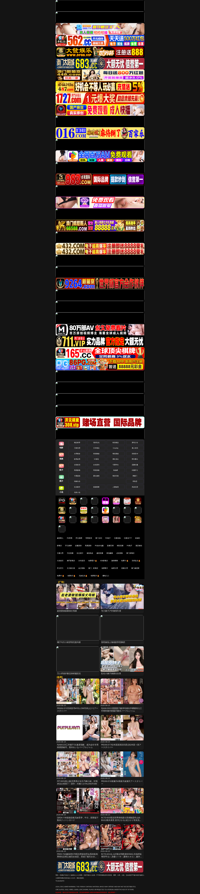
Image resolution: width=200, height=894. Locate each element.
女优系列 (96, 465)
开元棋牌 (79, 538)
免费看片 (105, 568)
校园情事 (96, 487)
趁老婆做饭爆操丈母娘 (67, 610)
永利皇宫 (81, 560)
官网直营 (89, 538)
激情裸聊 (114, 560)
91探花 (96, 459)
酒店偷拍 (139, 545)
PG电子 (108, 538)
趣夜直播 (100, 553)
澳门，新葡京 (93, 568)
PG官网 (69, 538)
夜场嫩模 (109, 553)
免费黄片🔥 (95, 576)
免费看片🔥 (92, 560)
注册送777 (128, 538)
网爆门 (135, 476)
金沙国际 (81, 568)
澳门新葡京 (130, 553)
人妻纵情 (116, 487)
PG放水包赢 (99, 545)
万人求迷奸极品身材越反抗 (69, 673)
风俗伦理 (135, 487)
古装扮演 (77, 465)
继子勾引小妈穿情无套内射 (69, 642)
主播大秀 (60, 553)
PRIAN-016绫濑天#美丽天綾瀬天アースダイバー (121, 782)
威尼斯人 (60, 538)
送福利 (137, 538)
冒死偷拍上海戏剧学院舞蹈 (113, 642)
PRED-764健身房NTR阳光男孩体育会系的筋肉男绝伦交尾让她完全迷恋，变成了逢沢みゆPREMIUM (77, 856)
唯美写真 (116, 476)
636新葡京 (104, 560)
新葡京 (59, 545)
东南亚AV (135, 454)
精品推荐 (77, 442)
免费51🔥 (124, 560)
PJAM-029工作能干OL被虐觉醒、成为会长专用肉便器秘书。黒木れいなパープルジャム (77, 746)
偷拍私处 (90, 553)
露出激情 (96, 476)
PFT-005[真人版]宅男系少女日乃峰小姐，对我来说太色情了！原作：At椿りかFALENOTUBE (77, 782)
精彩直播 (120, 545)
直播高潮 (110, 545)
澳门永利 (98, 538)
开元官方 (60, 568)
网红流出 (116, 459)
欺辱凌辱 (77, 459)
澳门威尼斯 (135, 568)
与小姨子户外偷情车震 (111, 610)
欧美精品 (116, 442)
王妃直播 (70, 553)
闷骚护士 (135, 470)
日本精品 (96, 448)
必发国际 (119, 553)
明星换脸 (96, 470)
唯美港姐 (116, 454)
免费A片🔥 (71, 576)
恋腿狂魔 (135, 465)
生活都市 (77, 487)
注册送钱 (117, 538)
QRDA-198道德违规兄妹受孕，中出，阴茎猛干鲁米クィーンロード (77, 818)
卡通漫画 (77, 476)
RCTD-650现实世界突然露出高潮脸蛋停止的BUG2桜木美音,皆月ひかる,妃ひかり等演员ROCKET (120, 820)
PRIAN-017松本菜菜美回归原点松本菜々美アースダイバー (121, 746)
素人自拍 (135, 448)
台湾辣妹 (77, 454)
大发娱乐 (60, 560)
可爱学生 (116, 465)
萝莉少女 (135, 442)
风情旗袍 (77, 470)
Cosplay (115, 448)
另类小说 (77, 492)
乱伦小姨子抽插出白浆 (111, 673)
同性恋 (135, 481)
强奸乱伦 (96, 442)
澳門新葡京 (71, 560)
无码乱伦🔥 (136, 560)
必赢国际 (78, 545)
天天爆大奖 (71, 568)
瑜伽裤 (115, 470)
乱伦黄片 (80, 553)
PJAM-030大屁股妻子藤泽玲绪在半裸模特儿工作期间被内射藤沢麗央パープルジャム (121, 709)
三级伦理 (77, 448)
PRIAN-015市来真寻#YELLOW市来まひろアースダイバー (77, 709)
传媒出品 (77, 481)
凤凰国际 (88, 545)
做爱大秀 (114, 568)
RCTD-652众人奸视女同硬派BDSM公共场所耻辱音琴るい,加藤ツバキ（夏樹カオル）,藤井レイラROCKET (121, 856)
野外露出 (135, 459)
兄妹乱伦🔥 (83, 576)
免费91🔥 (60, 576)
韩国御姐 (96, 454)
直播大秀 (124, 568)
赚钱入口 (106, 576)
